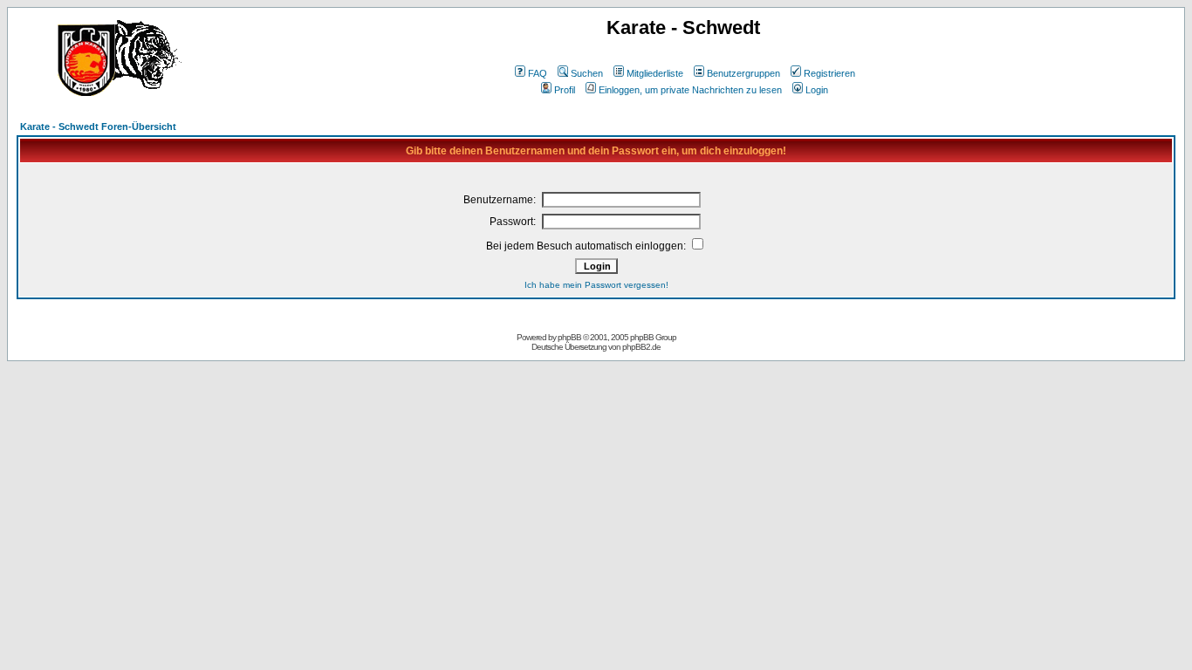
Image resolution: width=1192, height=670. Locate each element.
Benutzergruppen (743, 73)
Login (816, 90)
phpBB (569, 337)
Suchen (587, 73)
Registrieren (829, 73)
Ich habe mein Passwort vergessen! (596, 285)
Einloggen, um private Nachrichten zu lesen (690, 90)
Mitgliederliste (655, 73)
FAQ (537, 73)
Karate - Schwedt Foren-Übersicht (98, 126)
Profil (564, 90)
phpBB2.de (641, 347)
